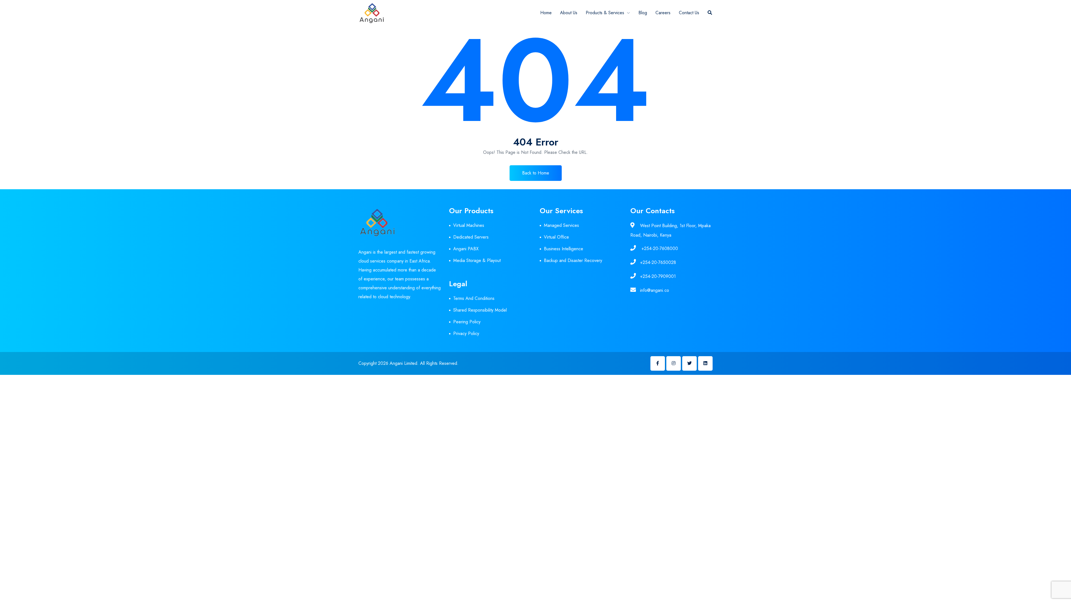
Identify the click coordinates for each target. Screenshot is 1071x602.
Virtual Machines (468, 225)
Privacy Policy (466, 333)
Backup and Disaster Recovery (573, 260)
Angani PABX (466, 249)
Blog (642, 12)
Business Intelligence (563, 249)
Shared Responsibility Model (480, 310)
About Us (568, 12)
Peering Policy (467, 322)
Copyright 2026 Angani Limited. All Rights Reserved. (408, 363)
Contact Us (689, 12)
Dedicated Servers (471, 237)
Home (546, 12)
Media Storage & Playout (477, 260)
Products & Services (605, 12)
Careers (662, 12)
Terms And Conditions (474, 298)
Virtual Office (556, 237)
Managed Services (561, 225)
